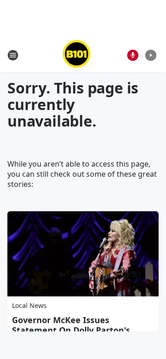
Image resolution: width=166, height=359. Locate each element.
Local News (29, 305)
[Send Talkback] (132, 55)
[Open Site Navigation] (12, 55)
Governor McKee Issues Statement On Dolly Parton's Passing (71, 330)
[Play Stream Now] (150, 55)
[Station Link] (76, 55)
